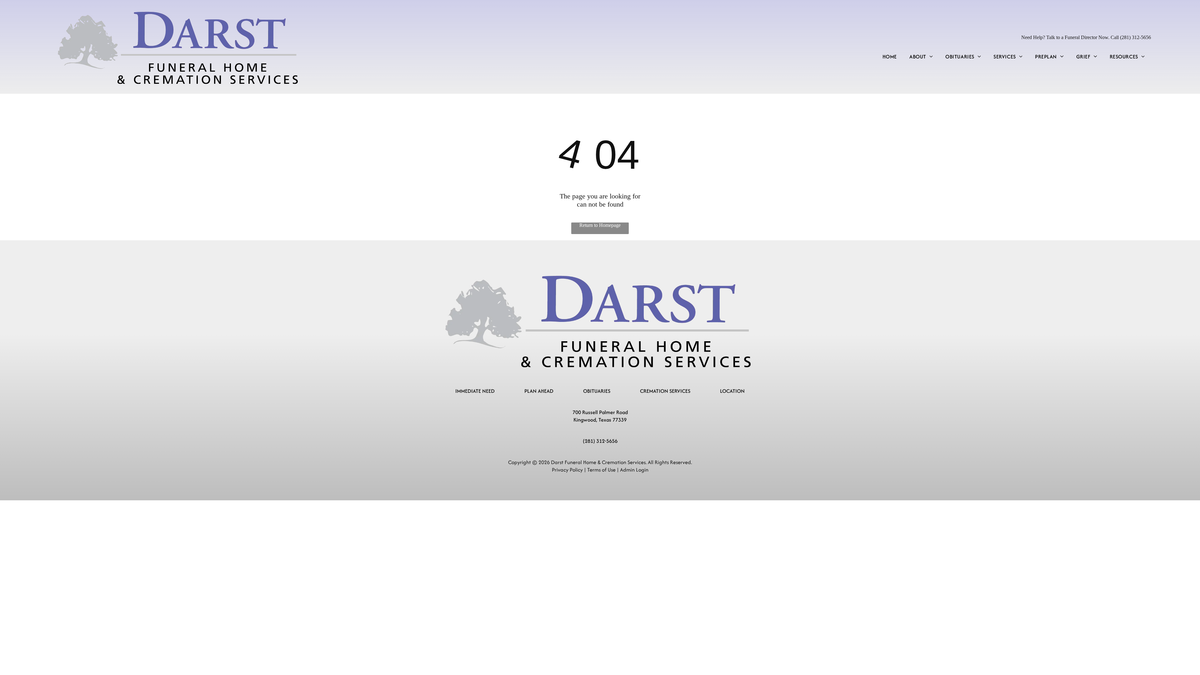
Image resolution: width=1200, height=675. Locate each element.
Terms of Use (601, 469)
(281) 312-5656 (600, 441)
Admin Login (634, 469)
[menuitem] (889, 56)
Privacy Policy (567, 469)
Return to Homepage (600, 225)
